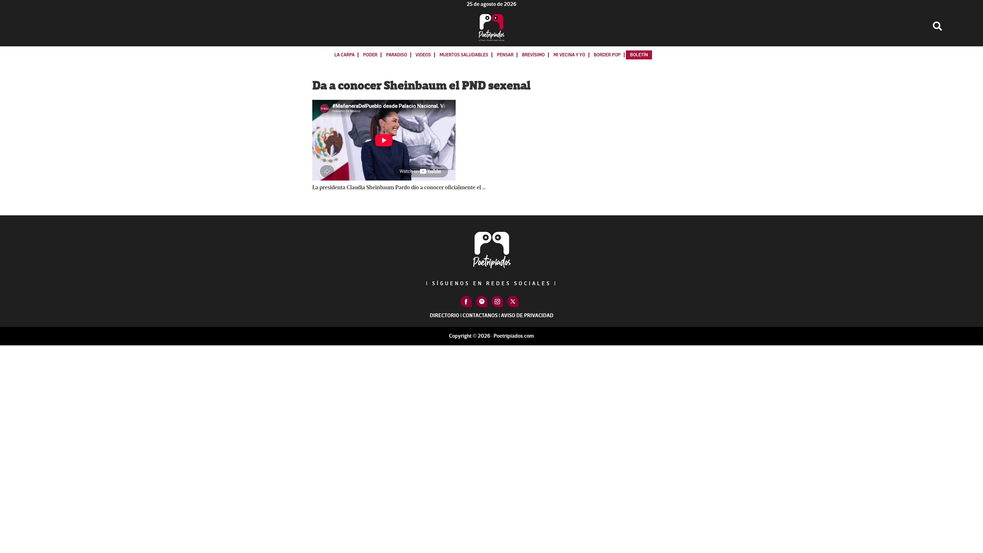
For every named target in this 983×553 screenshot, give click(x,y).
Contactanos (480, 315)
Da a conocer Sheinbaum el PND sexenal (421, 85)
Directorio (444, 315)
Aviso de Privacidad (527, 315)
